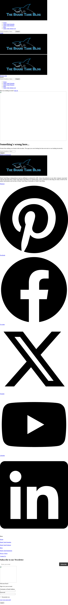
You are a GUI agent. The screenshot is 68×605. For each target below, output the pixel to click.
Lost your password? (5, 600)
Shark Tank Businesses (6, 550)
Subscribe (64, 564)
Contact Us (3, 556)
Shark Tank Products (5, 545)
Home (1, 539)
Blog (1, 548)
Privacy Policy (4, 553)
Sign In (16, 90)
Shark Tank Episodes (5, 542)
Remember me (6, 597)
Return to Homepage (5, 154)
